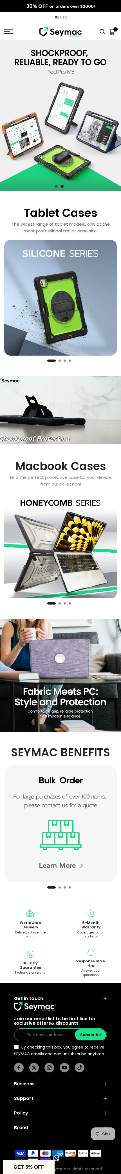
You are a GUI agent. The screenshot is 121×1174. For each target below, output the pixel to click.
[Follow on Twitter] (34, 1068)
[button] (29, 1167)
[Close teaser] (56, 1158)
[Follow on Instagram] (49, 1068)
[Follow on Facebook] (19, 1068)
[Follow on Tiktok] (79, 1068)
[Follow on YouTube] (64, 1068)
